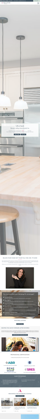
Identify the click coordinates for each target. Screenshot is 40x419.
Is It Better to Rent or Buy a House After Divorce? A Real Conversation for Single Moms (20, 408)
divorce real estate (15, 261)
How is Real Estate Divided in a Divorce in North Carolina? (6, 408)
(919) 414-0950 (16, 0)
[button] (38, 3)
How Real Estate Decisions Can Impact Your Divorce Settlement (32, 408)
